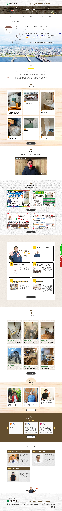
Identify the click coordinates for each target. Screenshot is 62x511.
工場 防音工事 (26, 130)
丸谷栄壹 (13, 423)
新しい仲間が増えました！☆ (28, 103)
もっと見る (31, 143)
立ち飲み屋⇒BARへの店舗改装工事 (30, 368)
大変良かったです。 (12, 427)
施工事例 (31, 16)
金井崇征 (28, 423)
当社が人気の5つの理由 (21, 16)
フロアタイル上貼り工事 (12, 138)
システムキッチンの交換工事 (45, 368)
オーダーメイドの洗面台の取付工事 (14, 342)
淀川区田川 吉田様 (27, 402)
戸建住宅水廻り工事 (44, 112)
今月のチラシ (11, 16)
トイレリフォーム (28, 340)
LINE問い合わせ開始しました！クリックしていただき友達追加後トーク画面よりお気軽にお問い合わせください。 (31, 74)
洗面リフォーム (11, 340)
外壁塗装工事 (10, 367)
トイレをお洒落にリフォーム (29, 342)
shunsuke (43, 423)
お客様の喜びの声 (50, 16)
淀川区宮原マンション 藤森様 (46, 400)
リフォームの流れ (40, 16)
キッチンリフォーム (44, 366)
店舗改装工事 (27, 366)
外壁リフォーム (11, 365)
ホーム (7, 21)
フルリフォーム (43, 340)
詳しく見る (31, 209)
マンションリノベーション (45, 138)
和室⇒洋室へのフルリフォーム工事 (47, 342)
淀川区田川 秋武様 (11, 402)
